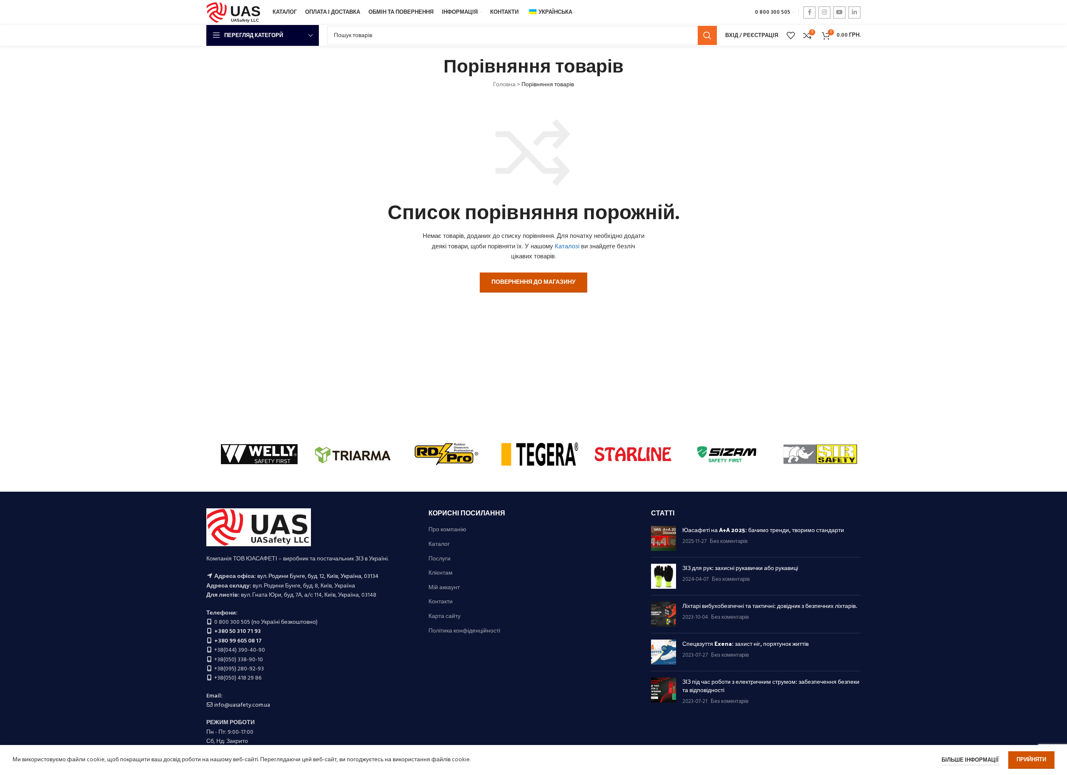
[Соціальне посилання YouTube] (839, 12)
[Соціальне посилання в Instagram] (824, 12)
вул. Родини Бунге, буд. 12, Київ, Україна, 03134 (317, 576)
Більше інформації (971, 760)
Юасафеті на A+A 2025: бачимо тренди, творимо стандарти (763, 530)
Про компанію (447, 530)
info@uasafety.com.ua (242, 705)
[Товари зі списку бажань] (790, 35)
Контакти (440, 602)
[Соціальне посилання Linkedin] (854, 12)
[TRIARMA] (352, 454)
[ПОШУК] (707, 35)
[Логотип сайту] (235, 13)
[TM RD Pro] (446, 454)
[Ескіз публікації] (663, 538)
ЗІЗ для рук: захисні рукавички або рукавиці (740, 567)
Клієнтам (440, 573)
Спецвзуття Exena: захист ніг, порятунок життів (745, 643)
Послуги (439, 559)
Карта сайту (444, 616)
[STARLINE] (633, 454)
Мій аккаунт (444, 588)
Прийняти (1031, 759)
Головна (504, 85)
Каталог (439, 544)
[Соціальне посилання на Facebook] (809, 12)
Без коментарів (729, 542)
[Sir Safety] (820, 454)
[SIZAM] (726, 454)
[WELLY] (259, 454)
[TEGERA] (539, 454)
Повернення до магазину (533, 282)
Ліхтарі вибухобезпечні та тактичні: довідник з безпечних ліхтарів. (769, 605)
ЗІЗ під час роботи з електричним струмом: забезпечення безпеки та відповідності (770, 685)
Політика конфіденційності (464, 631)
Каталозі (567, 247)
